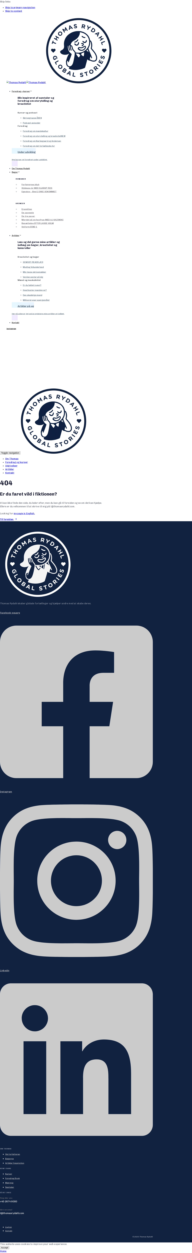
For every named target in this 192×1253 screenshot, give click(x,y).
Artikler (15, 235)
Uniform (29, 227)
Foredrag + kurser (21, 91)
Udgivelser (11, 465)
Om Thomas (11, 458)
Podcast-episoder (31, 123)
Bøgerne (9, 1159)
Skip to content (13, 11)
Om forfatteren (12, 1154)
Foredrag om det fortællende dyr (39, 146)
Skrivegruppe (32, 118)
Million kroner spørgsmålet (36, 300)
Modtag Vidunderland (33, 267)
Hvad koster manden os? (35, 290)
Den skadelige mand (32, 295)
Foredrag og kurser (16, 462)
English (8, 1227)
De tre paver (28, 216)
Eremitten (27, 209)
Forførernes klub (30, 184)
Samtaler (9, 1187)
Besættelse (38, 223)
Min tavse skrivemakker (34, 272)
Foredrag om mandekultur (35, 131)
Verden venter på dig (33, 277)
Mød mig (9, 1183)
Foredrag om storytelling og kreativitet (44, 136)
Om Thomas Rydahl (21, 168)
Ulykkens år (37, 188)
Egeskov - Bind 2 (39, 191)
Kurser (8, 1174)
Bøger (15, 172)
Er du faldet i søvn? (32, 285)
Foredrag (12, 1178)
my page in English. (24, 513)
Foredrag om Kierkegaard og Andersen (42, 141)
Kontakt (15, 322)
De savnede (28, 212)
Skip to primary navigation (20, 7)
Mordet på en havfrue (42, 220)
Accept (4, 1247)
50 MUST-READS (33, 262)
